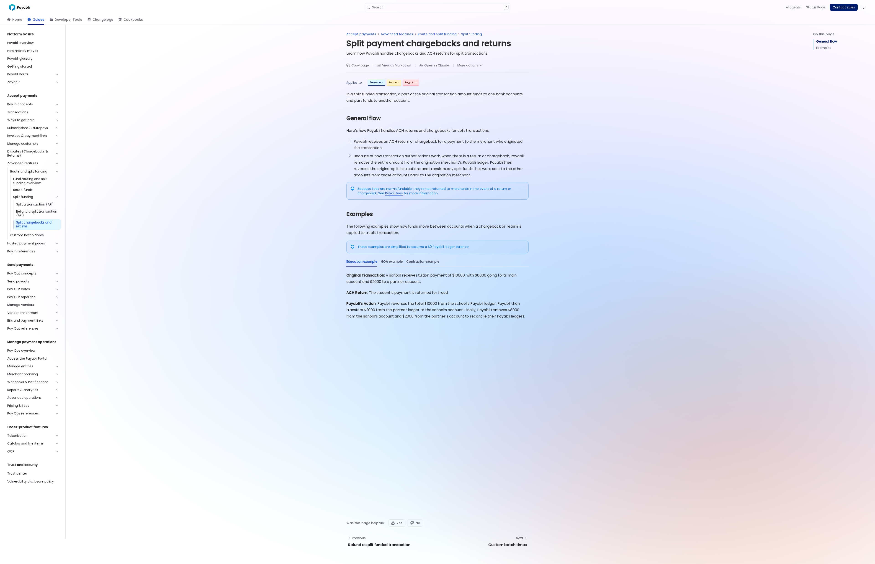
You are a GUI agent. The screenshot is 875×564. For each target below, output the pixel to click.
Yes (399, 523)
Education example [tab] (361, 261)
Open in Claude (436, 65)
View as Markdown (396, 65)
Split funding (471, 34)
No (418, 523)
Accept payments (361, 34)
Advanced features (397, 34)
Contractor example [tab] (422, 261)
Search (439, 7)
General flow (826, 41)
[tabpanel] (437, 296)
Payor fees (394, 193)
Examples (823, 48)
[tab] (15, 20)
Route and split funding (437, 34)
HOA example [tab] (392, 261)
